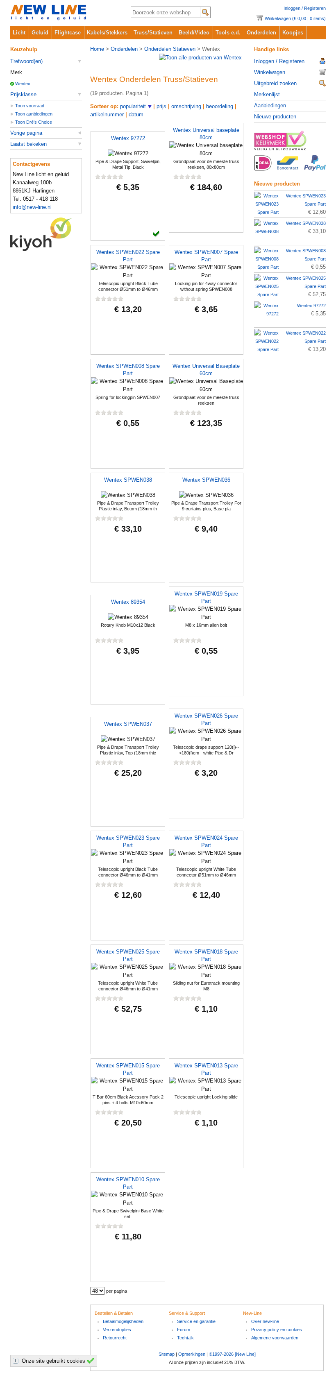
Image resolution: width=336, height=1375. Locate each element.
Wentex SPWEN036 (206, 480)
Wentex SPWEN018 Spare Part (206, 955)
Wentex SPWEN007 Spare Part (206, 256)
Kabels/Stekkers (107, 32)
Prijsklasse (23, 94)
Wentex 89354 (128, 602)
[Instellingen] (17, 1360)
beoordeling (219, 106)
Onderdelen (261, 32)
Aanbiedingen (270, 105)
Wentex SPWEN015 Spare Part (128, 1069)
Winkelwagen (269, 72)
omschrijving (186, 106)
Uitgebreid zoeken (275, 83)
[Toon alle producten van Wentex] (200, 57)
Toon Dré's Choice (33, 122)
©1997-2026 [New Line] (232, 1354)
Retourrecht (115, 1337)
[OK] (92, 1360)
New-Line (63, 13)
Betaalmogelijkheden (123, 1321)
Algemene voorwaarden (274, 1337)
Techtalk (185, 1337)
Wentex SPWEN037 (128, 724)
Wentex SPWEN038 (128, 480)
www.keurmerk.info (290, 143)
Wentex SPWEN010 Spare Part (128, 1183)
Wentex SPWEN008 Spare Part (128, 369)
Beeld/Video (194, 32)
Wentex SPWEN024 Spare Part (206, 841)
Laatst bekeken (28, 144)
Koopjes (292, 32)
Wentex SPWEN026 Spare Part (206, 719)
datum (136, 114)
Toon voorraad (29, 105)
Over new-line (265, 1321)
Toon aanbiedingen (33, 113)
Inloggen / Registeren (305, 8)
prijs (161, 106)
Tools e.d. (228, 32)
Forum (183, 1329)
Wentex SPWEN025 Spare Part (128, 955)
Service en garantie (196, 1321)
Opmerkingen (191, 1354)
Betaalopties (290, 167)
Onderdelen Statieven (169, 49)
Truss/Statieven (153, 32)
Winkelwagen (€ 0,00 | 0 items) (295, 18)
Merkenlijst (267, 94)
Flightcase (67, 32)
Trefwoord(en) (26, 61)
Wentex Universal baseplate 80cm (206, 133)
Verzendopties (117, 1329)
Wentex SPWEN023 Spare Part (128, 841)
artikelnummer (107, 114)
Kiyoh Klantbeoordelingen (46, 234)
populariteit (133, 106)
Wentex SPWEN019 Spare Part (206, 597)
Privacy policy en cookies (276, 1329)
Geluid (40, 32)
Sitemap (167, 1354)
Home (97, 49)
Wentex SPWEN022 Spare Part (128, 256)
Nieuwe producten (275, 116)
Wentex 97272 (128, 138)
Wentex (22, 83)
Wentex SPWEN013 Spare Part (206, 1069)
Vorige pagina (26, 133)
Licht (19, 32)
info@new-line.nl (32, 207)
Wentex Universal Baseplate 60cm (206, 369)
